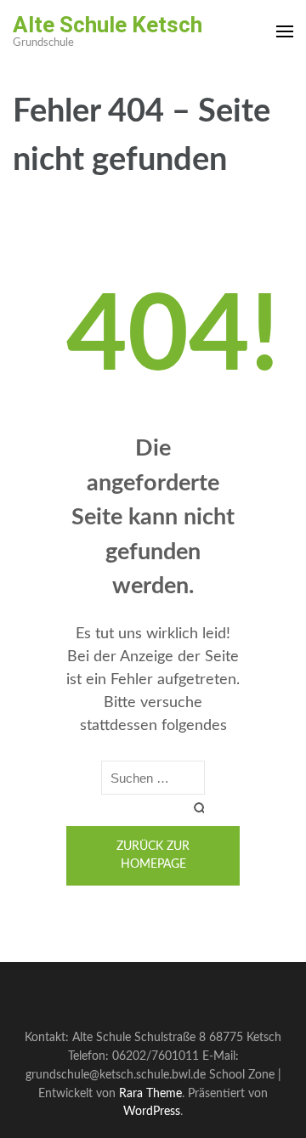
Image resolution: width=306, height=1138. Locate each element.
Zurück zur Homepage (153, 855)
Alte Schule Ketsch (107, 24)
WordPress (151, 1111)
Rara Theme (150, 1093)
